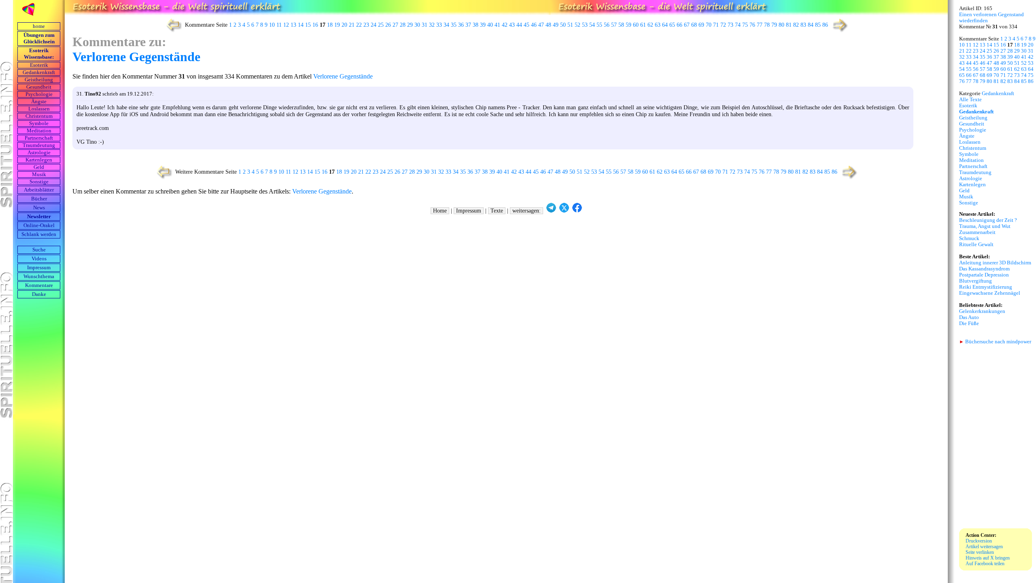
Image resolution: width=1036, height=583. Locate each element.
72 (723, 25)
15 (308, 25)
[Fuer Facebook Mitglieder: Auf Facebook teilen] (577, 211)
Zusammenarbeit (977, 232)
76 (752, 25)
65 (672, 25)
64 (665, 25)
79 (774, 25)
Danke (39, 294)
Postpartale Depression (984, 275)
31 (424, 25)
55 (599, 25)
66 (679, 25)
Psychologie (39, 94)
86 (825, 25)
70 (708, 25)
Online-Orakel (39, 225)
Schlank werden (38, 234)
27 (395, 25)
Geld (39, 167)
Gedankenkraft (39, 72)
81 (789, 25)
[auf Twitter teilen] (564, 211)
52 (577, 25)
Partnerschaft (39, 138)
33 (439, 25)
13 (293, 25)
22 (359, 25)
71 (716, 25)
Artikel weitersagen (984, 546)
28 (402, 25)
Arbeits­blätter (39, 190)
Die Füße (969, 323)
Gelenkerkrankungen (982, 311)
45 (526, 25)
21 (352, 25)
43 (512, 25)
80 (781, 25)
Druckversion (979, 540)
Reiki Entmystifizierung (985, 287)
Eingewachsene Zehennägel (989, 293)
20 (344, 25)
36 (461, 25)
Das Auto (969, 317)
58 (621, 25)
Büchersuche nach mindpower (995, 342)
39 (483, 25)
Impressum (39, 267)
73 (730, 25)
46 (534, 25)
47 (541, 25)
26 (388, 25)
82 (796, 25)
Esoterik (39, 65)
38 (475, 25)
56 (606, 25)
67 (687, 25)
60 (636, 25)
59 (628, 25)
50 (563, 25)
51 (570, 25)
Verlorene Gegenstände (136, 56)
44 (519, 25)
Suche (39, 250)
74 (738, 25)
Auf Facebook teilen (985, 563)
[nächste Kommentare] (840, 31)
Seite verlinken (980, 552)
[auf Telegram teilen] (551, 211)
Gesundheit (38, 87)
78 (767, 25)
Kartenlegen (38, 160)
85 (818, 25)
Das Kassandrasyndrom (984, 269)
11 (279, 25)
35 (453, 25)
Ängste (39, 101)
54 (592, 25)
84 (810, 25)
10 (272, 25)
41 (497, 25)
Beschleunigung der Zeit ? (988, 220)
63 (657, 25)
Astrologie (39, 152)
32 (432, 25)
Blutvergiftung (975, 281)
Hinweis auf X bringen (988, 557)
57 (614, 25)
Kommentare (39, 285)
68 (694, 25)
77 (759, 25)
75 (745, 25)
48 (548, 25)
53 (585, 25)
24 (373, 25)
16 (315, 25)
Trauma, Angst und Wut (985, 226)
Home (440, 211)
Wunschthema (38, 276)
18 (330, 25)
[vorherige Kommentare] (172, 31)
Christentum (39, 116)
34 (446, 25)
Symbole (39, 123)
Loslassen (39, 109)
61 (643, 25)
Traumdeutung (39, 145)
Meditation (39, 131)
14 (301, 25)
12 (286, 25)
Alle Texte (970, 99)
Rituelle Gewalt (976, 244)
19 (337, 25)
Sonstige (39, 182)
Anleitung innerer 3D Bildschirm (995, 263)
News (39, 208)
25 (381, 25)
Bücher (39, 199)
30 (417, 25)
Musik (39, 174)
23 (366, 25)
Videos (39, 259)
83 (803, 25)
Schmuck (969, 238)
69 (701, 25)
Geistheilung (39, 80)
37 (468, 25)
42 (504, 25)
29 (410, 25)
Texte (496, 211)
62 (650, 25)
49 (555, 25)
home (39, 26)
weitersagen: (526, 211)
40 (490, 25)
